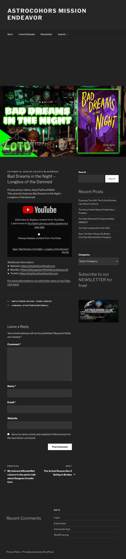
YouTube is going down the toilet (94, 228)
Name (11, 386)
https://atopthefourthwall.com (38, 266)
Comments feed (62, 529)
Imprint (62, 34)
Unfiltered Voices (23, 301)
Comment (14, 344)
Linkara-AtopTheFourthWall (30, 305)
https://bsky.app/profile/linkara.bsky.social (44, 269)
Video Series (44, 301)
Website (12, 418)
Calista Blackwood (45, 172)
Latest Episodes (27, 34)
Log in (57, 517)
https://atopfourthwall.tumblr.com (38, 273)
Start (10, 34)
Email (11, 402)
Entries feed (60, 523)
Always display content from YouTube (39, 238)
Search (82, 172)
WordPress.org (61, 534)
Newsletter (46, 34)
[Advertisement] (63, 62)
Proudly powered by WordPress (38, 552)
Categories (84, 254)
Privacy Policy (13, 552)
